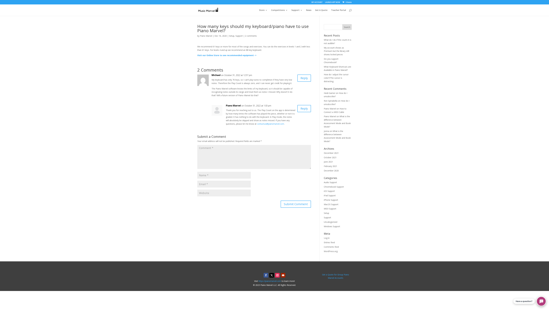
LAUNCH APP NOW (332, 2)
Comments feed (331, 246)
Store (261, 10)
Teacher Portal (338, 10)
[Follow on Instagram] (277, 275)
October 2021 (330, 157)
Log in (327, 238)
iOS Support (329, 191)
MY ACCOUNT (317, 2)
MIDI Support (330, 208)
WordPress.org (331, 251)
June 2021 (328, 161)
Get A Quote (321, 10)
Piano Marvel (206, 35)
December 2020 (331, 170)
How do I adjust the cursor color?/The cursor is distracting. (336, 78)
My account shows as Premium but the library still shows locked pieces (336, 51)
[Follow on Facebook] (266, 275)
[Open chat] (541, 301)
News (308, 10)
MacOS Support (331, 204)
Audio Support (330, 182)
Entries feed (329, 242)
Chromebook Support (334, 186)
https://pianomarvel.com (269, 281)
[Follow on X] (271, 275)
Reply (304, 78)
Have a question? (524, 301)
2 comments (251, 35)
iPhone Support (331, 200)
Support (295, 10)
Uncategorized (330, 222)
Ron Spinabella (330, 100)
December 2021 (331, 153)
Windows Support (332, 226)
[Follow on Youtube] (283, 275)
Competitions (278, 10)
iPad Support (330, 195)
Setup (231, 35)
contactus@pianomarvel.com (270, 123)
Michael (216, 75)
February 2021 (330, 166)
